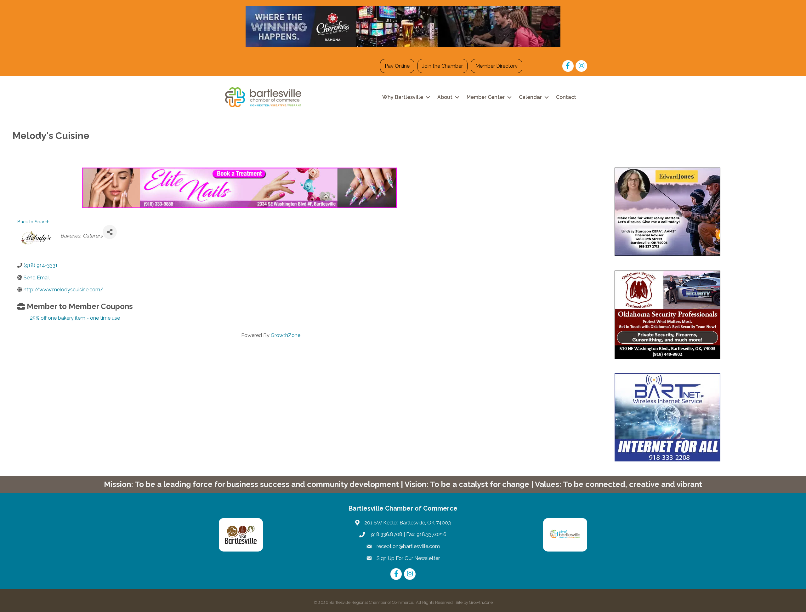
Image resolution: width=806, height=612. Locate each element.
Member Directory (496, 66)
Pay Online (397, 66)
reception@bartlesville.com (408, 546)
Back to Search (33, 221)
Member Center (486, 97)
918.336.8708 (386, 534)
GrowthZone (285, 335)
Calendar (530, 97)
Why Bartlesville (402, 97)
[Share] (110, 232)
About (444, 97)
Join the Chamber (442, 66)
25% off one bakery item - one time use (75, 318)
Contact (566, 97)
